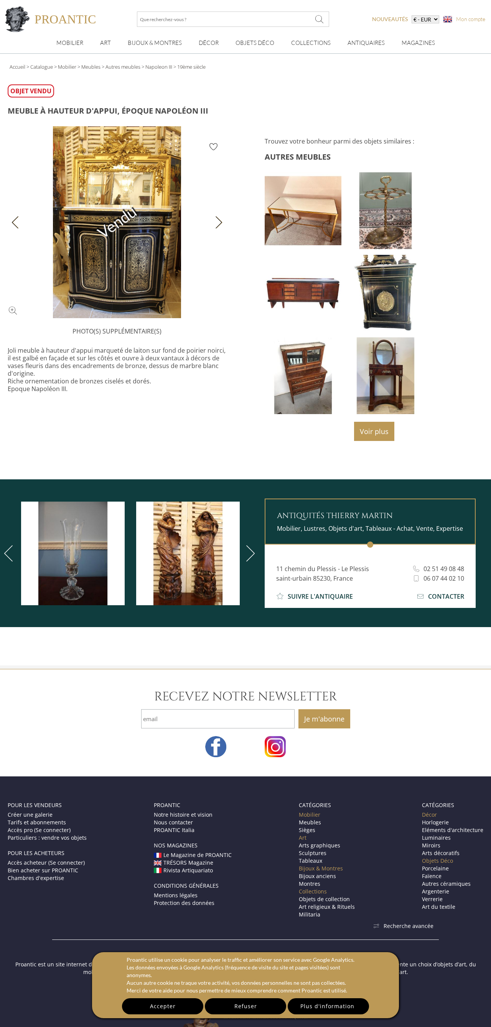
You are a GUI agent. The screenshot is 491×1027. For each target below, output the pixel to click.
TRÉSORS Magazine (188, 862)
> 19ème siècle (189, 66)
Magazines (418, 42)
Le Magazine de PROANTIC (197, 855)
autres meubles (298, 157)
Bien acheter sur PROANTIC (43, 870)
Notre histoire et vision (183, 814)
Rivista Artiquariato (188, 870)
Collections (311, 42)
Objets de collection (324, 899)
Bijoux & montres (155, 42)
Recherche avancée (408, 926)
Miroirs (431, 845)
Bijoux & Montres (321, 868)
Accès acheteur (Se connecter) (46, 862)
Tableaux (310, 860)
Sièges (307, 830)
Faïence (432, 876)
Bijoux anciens (317, 876)
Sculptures (312, 853)
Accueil (17, 66)
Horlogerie (435, 822)
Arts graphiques (319, 845)
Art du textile (438, 906)
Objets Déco (255, 42)
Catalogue (41, 66)
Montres (309, 883)
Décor (209, 42)
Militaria (309, 914)
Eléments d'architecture (452, 830)
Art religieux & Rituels (327, 906)
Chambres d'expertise (36, 878)
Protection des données (184, 902)
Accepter (163, 1006)
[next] (249, 553)
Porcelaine (435, 868)
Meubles (91, 66)
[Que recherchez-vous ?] (319, 19)
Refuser (245, 1006)
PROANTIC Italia (174, 830)
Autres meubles (122, 66)
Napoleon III (158, 66)
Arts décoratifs (441, 853)
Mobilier (69, 42)
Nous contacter (173, 822)
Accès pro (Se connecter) (39, 830)
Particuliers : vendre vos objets (47, 837)
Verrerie (432, 899)
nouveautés (390, 19)
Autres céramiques (446, 883)
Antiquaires (366, 42)
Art (105, 42)
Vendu (117, 222)
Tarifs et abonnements (37, 822)
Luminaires (436, 837)
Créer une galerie (30, 814)
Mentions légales (176, 895)
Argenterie (435, 891)
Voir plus (374, 431)
